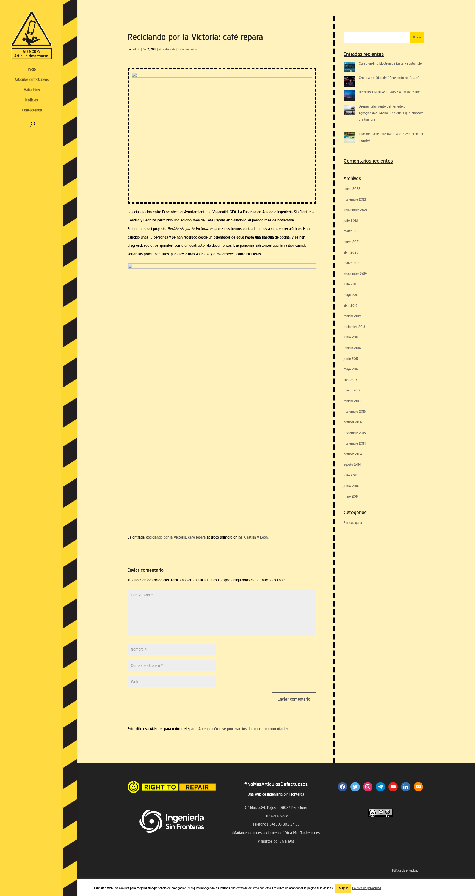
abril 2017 (350, 380)
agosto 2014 (352, 464)
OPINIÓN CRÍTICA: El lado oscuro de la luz (389, 92)
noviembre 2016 (355, 411)
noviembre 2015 (355, 433)
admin (136, 49)
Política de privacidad (405, 870)
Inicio (32, 69)
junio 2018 (351, 337)
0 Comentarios (187, 49)
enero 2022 (352, 189)
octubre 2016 (353, 422)
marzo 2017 (352, 390)
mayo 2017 (351, 369)
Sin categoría (167, 49)
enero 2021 (351, 242)
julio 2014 (351, 475)
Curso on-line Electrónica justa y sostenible (390, 63)
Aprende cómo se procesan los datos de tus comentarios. (243, 729)
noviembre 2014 (355, 443)
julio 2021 (351, 220)
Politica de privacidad (366, 888)
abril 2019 (350, 305)
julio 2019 (350, 284)
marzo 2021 (352, 231)
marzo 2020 (353, 263)
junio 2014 (351, 486)
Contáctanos (32, 110)
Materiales (32, 89)
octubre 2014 (353, 454)
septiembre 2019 (355, 274)
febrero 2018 (352, 348)
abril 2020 (351, 252)
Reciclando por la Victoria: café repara (176, 537)
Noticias (31, 100)
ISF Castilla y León (253, 537)
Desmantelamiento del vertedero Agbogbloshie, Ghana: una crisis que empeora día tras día (391, 113)
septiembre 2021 (355, 210)
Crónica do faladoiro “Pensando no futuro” (389, 78)
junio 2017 (351, 359)
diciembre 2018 (354, 327)
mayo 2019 (351, 295)
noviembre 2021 (355, 199)
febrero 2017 (352, 401)
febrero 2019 (352, 316)
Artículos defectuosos (32, 79)
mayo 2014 (351, 496)
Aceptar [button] (343, 888)
